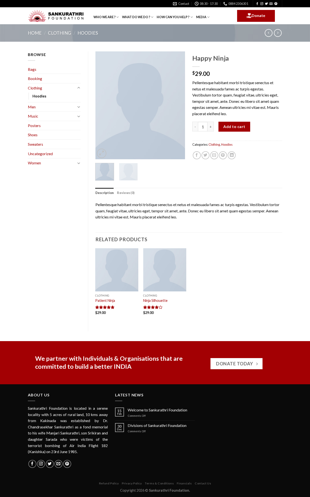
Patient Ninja (105, 300)
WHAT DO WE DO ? (136, 17)
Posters (34, 125)
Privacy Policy (132, 483)
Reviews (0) (125, 193)
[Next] (177, 105)
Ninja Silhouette (155, 300)
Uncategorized (40, 153)
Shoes (33, 134)
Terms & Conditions (159, 483)
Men (32, 106)
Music (33, 116)
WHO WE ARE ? (104, 17)
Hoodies (88, 33)
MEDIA (201, 17)
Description (104, 193)
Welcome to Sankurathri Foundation (157, 410)
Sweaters (35, 144)
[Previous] (103, 105)
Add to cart (234, 126)
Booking (35, 78)
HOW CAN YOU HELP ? (173, 17)
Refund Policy (109, 483)
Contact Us (203, 483)
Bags (32, 69)
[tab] (104, 193)
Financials (184, 483)
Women (34, 162)
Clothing (59, 33)
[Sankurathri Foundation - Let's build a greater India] (57, 16)
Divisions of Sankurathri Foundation (157, 425)
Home (35, 33)
